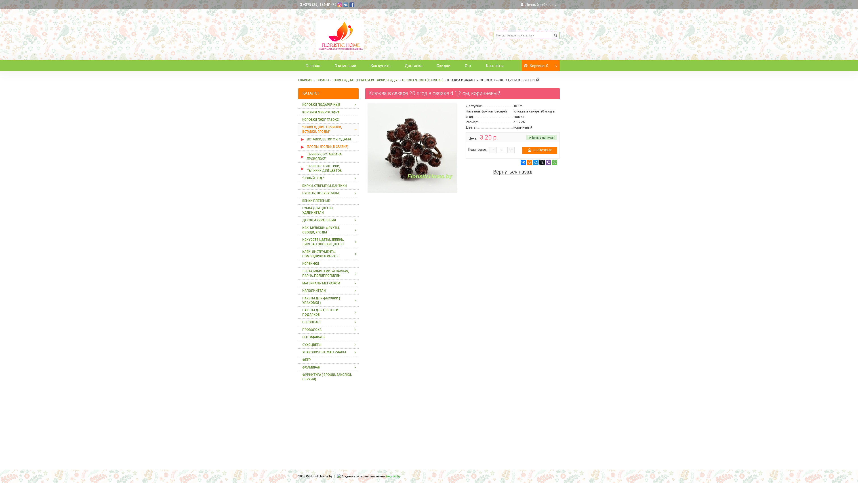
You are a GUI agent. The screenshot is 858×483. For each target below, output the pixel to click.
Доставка (413, 65)
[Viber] (548, 162)
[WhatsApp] (554, 162)
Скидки (443, 65)
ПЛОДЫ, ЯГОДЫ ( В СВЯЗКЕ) (423, 80)
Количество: (477, 149)
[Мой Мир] (535, 162)
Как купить (380, 65)
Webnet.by (392, 476)
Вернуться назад (512, 172)
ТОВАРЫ (322, 80)
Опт (468, 65)
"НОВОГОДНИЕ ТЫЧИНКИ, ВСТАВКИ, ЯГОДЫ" (365, 80)
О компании (345, 65)
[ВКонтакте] (523, 162)
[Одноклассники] (529, 162)
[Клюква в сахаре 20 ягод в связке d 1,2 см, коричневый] (412, 148)
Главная (312, 65)
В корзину (543, 150)
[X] (542, 162)
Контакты (495, 65)
